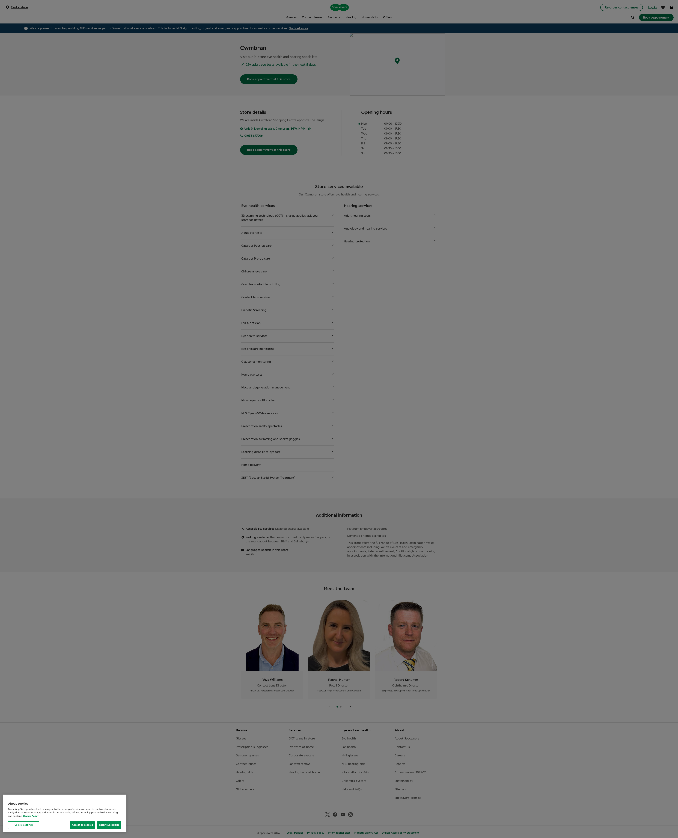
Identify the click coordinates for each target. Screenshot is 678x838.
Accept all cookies (82, 825)
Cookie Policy (31, 816)
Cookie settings (23, 825)
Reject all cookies (109, 825)
